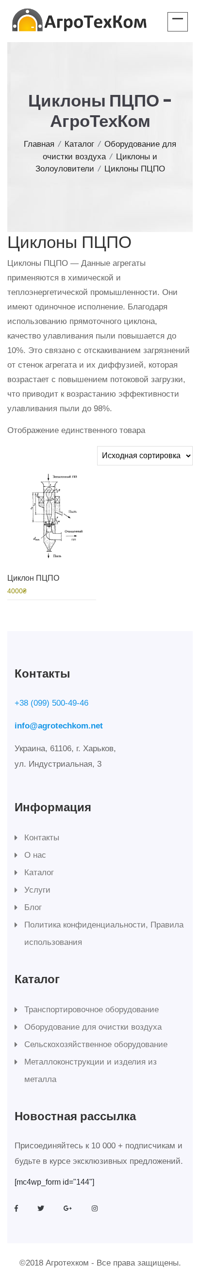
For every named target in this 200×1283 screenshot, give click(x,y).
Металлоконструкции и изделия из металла (90, 1070)
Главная (39, 144)
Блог (33, 907)
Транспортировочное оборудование (91, 1009)
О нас (35, 855)
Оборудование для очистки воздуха (93, 1027)
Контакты (41, 837)
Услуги (37, 890)
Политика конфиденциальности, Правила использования (103, 933)
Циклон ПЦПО (33, 578)
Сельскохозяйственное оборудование (95, 1044)
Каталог (79, 144)
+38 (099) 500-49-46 (51, 703)
